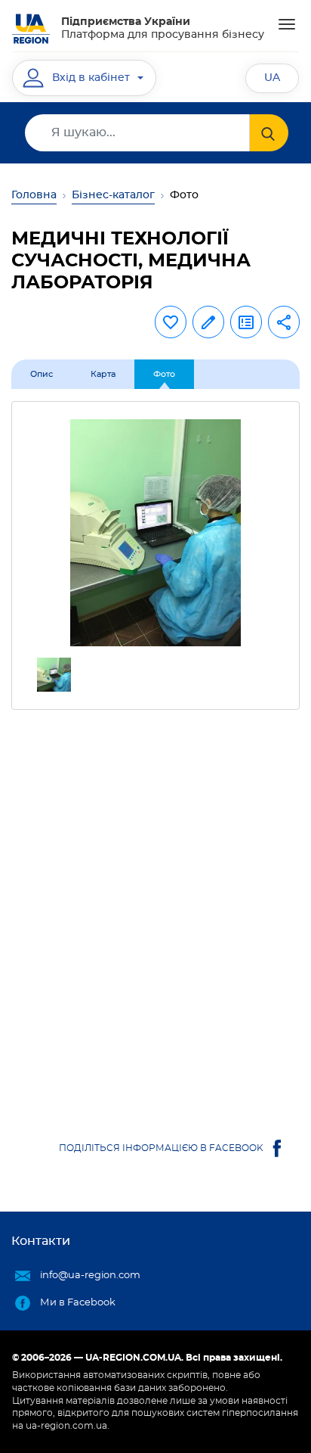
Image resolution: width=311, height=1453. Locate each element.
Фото (164, 374)
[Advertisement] (155, 909)
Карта (103, 374)
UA (272, 78)
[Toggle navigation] (287, 24)
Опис (41, 374)
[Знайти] (269, 132)
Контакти (40, 1241)
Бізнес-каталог (113, 195)
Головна (34, 195)
